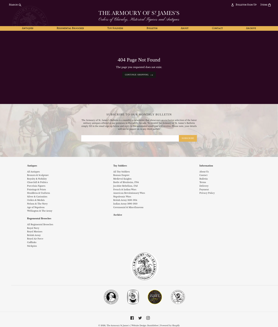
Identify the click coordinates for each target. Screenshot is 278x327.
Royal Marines (34, 231)
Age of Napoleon (36, 207)
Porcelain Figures (36, 186)
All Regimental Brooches (40, 224)
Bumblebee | (153, 325)
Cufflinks (31, 242)
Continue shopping (137, 75)
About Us (204, 171)
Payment (204, 189)
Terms (202, 182)
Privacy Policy (207, 193)
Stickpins (32, 246)
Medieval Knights (122, 178)
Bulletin (203, 178)
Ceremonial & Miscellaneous (128, 207)
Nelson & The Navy (37, 203)
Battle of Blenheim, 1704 (126, 182)
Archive (117, 214)
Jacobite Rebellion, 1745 (125, 186)
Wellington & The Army (39, 211)
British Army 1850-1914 (125, 200)
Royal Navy (33, 228)
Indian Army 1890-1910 (125, 203)
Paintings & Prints (36, 189)
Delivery (204, 186)
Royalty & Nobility (37, 178)
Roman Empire (121, 175)
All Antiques (33, 171)
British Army (34, 235)
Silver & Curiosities (37, 196)
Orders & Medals (36, 200)
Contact (203, 175)
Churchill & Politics (37, 182)
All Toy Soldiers (121, 171)
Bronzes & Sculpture (38, 175)
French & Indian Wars (124, 189)
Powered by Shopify (170, 325)
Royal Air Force (35, 238)
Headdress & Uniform (38, 193)
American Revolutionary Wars (129, 193)
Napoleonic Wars (122, 196)
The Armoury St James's (118, 325)
